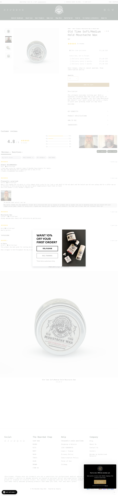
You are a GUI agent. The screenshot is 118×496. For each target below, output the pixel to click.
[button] (9, 492)
